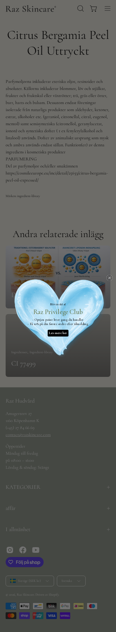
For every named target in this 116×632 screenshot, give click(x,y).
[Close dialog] (109, 277)
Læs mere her (58, 333)
